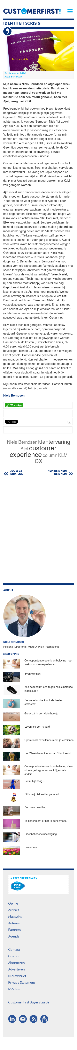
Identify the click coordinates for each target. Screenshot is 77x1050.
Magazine (15, 917)
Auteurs (14, 923)
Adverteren (16, 969)
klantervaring (54, 441)
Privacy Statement (21, 982)
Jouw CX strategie (16, 472)
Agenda (13, 936)
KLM (63, 455)
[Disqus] (38, 531)
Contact (14, 950)
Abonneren (16, 963)
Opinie (13, 903)
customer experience (33, 451)
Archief (13, 910)
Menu (68, 11)
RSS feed (14, 989)
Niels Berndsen (22, 441)
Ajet (24, 448)
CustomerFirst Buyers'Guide (28, 1002)
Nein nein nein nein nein (57, 472)
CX (39, 461)
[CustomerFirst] (32, 11)
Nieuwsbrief (17, 976)
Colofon (14, 956)
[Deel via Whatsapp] (38, 405)
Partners (14, 930)
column (50, 455)
